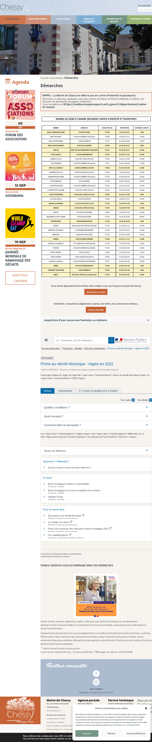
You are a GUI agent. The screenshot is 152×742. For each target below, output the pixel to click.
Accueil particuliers (51, 348)
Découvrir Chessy (38, 19)
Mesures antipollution (95, 348)
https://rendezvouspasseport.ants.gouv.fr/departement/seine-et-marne (94, 105)
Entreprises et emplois (114, 20)
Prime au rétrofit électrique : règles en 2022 (128, 348)
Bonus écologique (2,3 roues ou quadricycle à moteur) (74, 490)
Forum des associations (16, 137)
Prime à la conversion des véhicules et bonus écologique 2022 (78, 528)
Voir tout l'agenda (20, 278)
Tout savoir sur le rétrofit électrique (65, 515)
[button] (146, 708)
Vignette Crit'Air (55, 497)
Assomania (14, 195)
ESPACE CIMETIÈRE (96, 309)
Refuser (111, 733)
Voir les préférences (136, 733)
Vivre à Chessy (63, 19)
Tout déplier (143, 400)
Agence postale (89, 700)
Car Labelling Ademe (58, 535)
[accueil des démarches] (46, 340)
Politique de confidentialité (126, 725)
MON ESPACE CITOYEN (96, 292)
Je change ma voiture (58, 522)
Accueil (44, 78)
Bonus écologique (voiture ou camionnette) (68, 484)
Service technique (121, 700)
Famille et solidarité (88, 20)
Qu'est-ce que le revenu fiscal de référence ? (69, 467)
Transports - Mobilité (72, 348)
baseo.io (66, 556)
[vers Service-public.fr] (131, 340)
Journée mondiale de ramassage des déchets (17, 258)
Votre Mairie (12, 19)
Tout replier (126, 400)
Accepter (87, 733)
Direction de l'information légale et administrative (61, 554)
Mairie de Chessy (59, 700)
